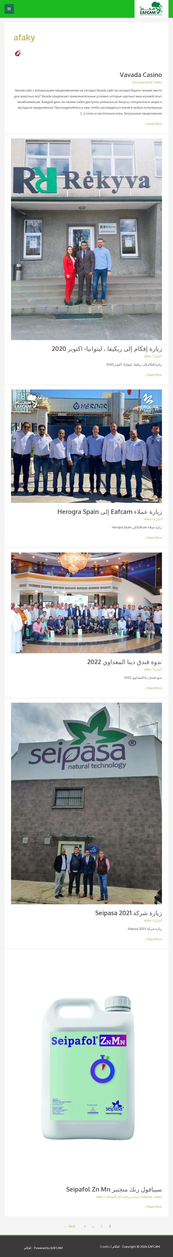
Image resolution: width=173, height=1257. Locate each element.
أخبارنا (158, 356)
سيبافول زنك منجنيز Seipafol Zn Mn (114, 1189)
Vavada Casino (141, 74)
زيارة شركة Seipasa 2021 (128, 913)
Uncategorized (142, 82)
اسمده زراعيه (131, 1197)
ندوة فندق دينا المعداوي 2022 (124, 661)
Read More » (153, 123)
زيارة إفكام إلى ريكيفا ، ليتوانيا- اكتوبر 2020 (107, 348)
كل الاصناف (113, 1197)
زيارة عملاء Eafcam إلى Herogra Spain (109, 511)
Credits (105, 1246)
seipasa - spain (152, 1197)
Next (69, 1226)
